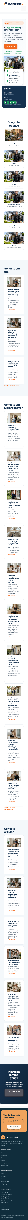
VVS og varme (5, 1163)
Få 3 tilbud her (10, 46)
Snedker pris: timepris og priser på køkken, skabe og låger (13, 997)
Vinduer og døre (5, 1181)
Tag (14, 143)
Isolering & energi (14, 204)
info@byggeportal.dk (6, 1194)
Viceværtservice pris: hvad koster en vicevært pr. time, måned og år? (13, 293)
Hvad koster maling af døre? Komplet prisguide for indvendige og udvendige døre (13, 745)
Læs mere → (11, 309)
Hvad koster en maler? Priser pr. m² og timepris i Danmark (13, 786)
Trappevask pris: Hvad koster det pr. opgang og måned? (13, 364)
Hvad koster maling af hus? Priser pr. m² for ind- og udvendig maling (13, 660)
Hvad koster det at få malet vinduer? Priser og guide (14, 504)
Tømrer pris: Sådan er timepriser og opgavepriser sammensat (12, 334)
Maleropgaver (4, 1165)
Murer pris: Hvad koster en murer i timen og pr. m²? (13, 1038)
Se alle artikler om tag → (11, 385)
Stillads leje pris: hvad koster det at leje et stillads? (14, 962)
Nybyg (3, 1160)
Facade (14, 163)
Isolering (3, 1176)
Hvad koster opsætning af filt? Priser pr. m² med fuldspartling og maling (13, 466)
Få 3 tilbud (14, 1126)
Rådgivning (4, 1184)
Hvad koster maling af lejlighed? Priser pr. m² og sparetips (13, 578)
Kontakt (3, 1207)
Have (2, 1173)
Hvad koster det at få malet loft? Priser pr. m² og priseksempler (13, 542)
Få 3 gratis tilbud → (14, 1092)
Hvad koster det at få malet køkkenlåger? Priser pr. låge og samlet (13, 619)
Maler (14, 246)
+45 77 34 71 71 (5, 1192)
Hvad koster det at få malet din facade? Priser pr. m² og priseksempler (13, 701)
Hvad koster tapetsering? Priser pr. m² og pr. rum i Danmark (13, 428)
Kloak (14, 184)
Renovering (4, 1155)
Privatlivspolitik (5, 1209)
